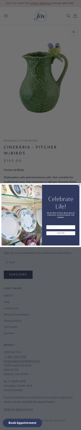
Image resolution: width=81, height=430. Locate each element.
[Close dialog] (79, 185)
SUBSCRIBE (61, 233)
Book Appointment (22, 423)
